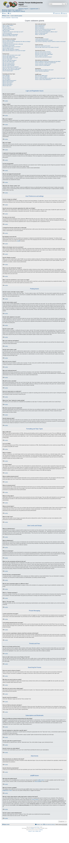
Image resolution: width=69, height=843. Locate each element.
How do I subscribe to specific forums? (43, 64)
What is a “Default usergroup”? (41, 33)
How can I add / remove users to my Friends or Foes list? (47, 47)
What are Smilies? (6, 77)
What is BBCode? (6, 75)
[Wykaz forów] (10, 4)
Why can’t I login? (6, 30)
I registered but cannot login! (8, 29)
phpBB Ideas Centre (7, 790)
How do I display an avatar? (8, 48)
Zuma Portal (36, 827)
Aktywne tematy (14, 17)
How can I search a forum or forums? (42, 51)
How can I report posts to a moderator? (11, 66)
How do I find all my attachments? (42, 71)
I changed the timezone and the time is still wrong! (13, 44)
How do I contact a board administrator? (43, 79)
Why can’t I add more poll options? (10, 60)
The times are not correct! (8, 42)
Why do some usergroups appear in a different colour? (46, 31)
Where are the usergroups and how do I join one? (45, 29)
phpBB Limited (40, 780)
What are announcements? (8, 81)
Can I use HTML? (6, 76)
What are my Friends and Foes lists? (42, 45)
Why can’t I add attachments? (9, 64)
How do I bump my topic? (8, 70)
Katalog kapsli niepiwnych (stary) (13, 11)
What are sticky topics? (7, 83)
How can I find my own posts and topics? (43, 56)
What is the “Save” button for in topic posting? (12, 68)
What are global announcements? (9, 80)
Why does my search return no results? (43, 53)
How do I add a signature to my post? (10, 57)
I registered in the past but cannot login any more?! (13, 31)
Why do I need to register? (8, 25)
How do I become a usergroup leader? (43, 30)
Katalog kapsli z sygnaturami (28, 8)
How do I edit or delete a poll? (9, 61)
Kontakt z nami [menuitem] (40, 824)
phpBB (18, 241)
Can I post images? (7, 79)
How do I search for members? (41, 55)
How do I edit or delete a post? (9, 56)
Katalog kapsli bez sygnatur (11, 10)
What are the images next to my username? (11, 46)
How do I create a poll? (7, 58)
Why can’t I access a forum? (8, 62)
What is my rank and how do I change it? (11, 49)
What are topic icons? (7, 85)
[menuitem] (9, 13)
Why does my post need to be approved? (11, 69)
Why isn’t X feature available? (41, 76)
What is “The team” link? (40, 34)
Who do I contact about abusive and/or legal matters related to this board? (50, 78)
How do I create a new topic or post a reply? (12, 55)
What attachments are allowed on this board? (44, 69)
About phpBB (38, 781)
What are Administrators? (40, 25)
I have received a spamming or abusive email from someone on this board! (50, 41)
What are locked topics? (7, 84)
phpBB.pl (41, 829)
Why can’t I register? (7, 27)
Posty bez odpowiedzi (6, 17)
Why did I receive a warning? (8, 65)
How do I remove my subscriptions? (42, 65)
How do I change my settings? (9, 40)
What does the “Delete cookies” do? (10, 35)
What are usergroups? (39, 27)
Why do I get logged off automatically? (10, 34)
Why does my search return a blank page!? (44, 54)
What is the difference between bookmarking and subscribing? (48, 61)
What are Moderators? (39, 26)
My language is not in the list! (8, 45)
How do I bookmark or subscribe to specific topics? (45, 62)
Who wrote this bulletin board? (41, 75)
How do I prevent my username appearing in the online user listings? (16, 41)
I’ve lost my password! (7, 33)
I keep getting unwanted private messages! (44, 40)
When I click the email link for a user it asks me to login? (14, 50)
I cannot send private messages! (42, 38)
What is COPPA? (6, 26)
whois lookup (35, 799)
